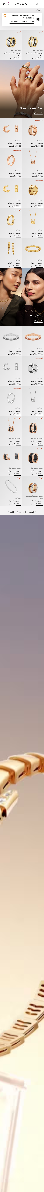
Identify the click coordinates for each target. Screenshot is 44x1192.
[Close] (5, 16)
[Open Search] (36, 3)
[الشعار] (23, 4)
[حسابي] (9, 3)
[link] (4, 3)
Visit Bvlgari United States (22, 21)
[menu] (40, 3)
